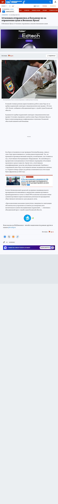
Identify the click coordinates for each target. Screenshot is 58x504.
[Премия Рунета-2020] (23, 1)
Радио (37, 6)
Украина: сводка (36, 10)
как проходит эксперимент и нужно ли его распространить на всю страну (35, 182)
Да (3, 11)
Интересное (12, 242)
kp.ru (11, 56)
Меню (2, 2)
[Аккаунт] (55, 2)
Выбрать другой (10, 11)
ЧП (6, 242)
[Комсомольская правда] (14, 2)
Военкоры (26, 10)
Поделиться (52, 55)
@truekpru (12, 227)
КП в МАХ (45, 10)
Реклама (44, 6)
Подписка (53, 6)
